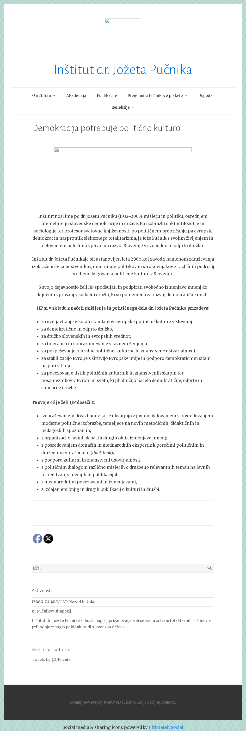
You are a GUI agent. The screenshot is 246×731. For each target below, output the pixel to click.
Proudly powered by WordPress (95, 702)
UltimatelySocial (166, 727)
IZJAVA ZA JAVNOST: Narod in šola (63, 602)
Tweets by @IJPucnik (51, 659)
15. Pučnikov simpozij (51, 611)
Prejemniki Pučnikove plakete (155, 95)
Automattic (166, 702)
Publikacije (107, 95)
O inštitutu (41, 95)
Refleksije (120, 107)
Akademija (76, 95)
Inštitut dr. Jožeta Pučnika (123, 69)
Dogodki (206, 95)
